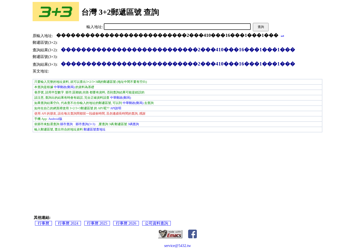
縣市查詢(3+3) (85, 124)
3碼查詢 (133, 124)
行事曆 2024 (68, 223)
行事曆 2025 (97, 223)
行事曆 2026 (126, 223)
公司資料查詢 (156, 223)
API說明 (115, 108)
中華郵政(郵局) (64, 87)
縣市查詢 (66, 124)
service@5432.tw (177, 246)
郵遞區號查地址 (95, 129)
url (282, 36)
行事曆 (43, 223)
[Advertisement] (103, 169)
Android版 (55, 119)
